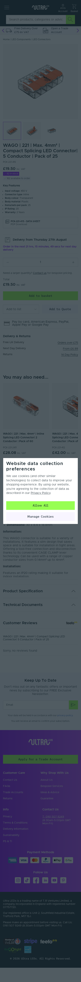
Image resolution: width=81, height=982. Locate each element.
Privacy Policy (40, 492)
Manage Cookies (40, 516)
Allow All (40, 505)
